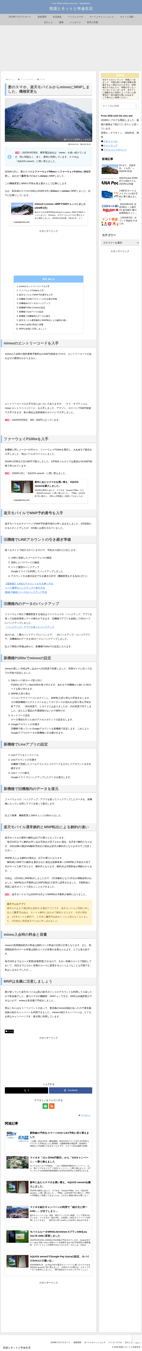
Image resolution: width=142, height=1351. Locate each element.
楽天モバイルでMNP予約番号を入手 (36, 295)
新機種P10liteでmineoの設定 (32, 307)
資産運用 (77, 1342)
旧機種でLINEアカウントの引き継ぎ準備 (38, 299)
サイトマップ (110, 145)
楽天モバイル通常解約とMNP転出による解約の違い (43, 320)
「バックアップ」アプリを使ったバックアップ (29, 627)
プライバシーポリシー (115, 150)
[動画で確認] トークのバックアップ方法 (26, 592)
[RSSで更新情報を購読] (51, 1106)
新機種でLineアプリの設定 (31, 312)
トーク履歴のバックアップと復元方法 (25, 588)
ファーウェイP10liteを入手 (31, 290)
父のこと (129, 1342)
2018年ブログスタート (60, 1342)
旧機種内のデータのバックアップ (34, 303)
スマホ (10, 1031)
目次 (44, 279)
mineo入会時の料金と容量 (31, 324)
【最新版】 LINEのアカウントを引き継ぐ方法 (29, 583)
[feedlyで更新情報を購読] (45, 1106)
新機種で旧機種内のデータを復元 (34, 316)
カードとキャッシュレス (94, 1342)
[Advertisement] (71, 48)
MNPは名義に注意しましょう (33, 328)
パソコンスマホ (115, 1342)
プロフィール (110, 141)
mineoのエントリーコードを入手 (34, 286)
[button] (136, 106)
